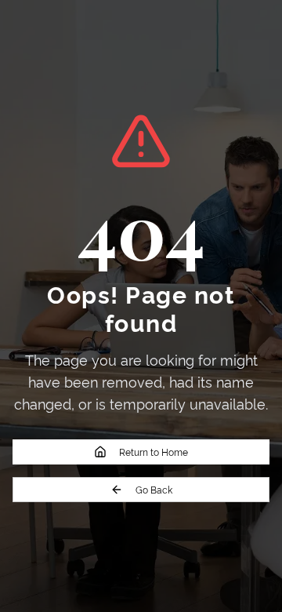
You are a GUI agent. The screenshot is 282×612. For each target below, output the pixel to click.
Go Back (154, 489)
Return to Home (153, 451)
